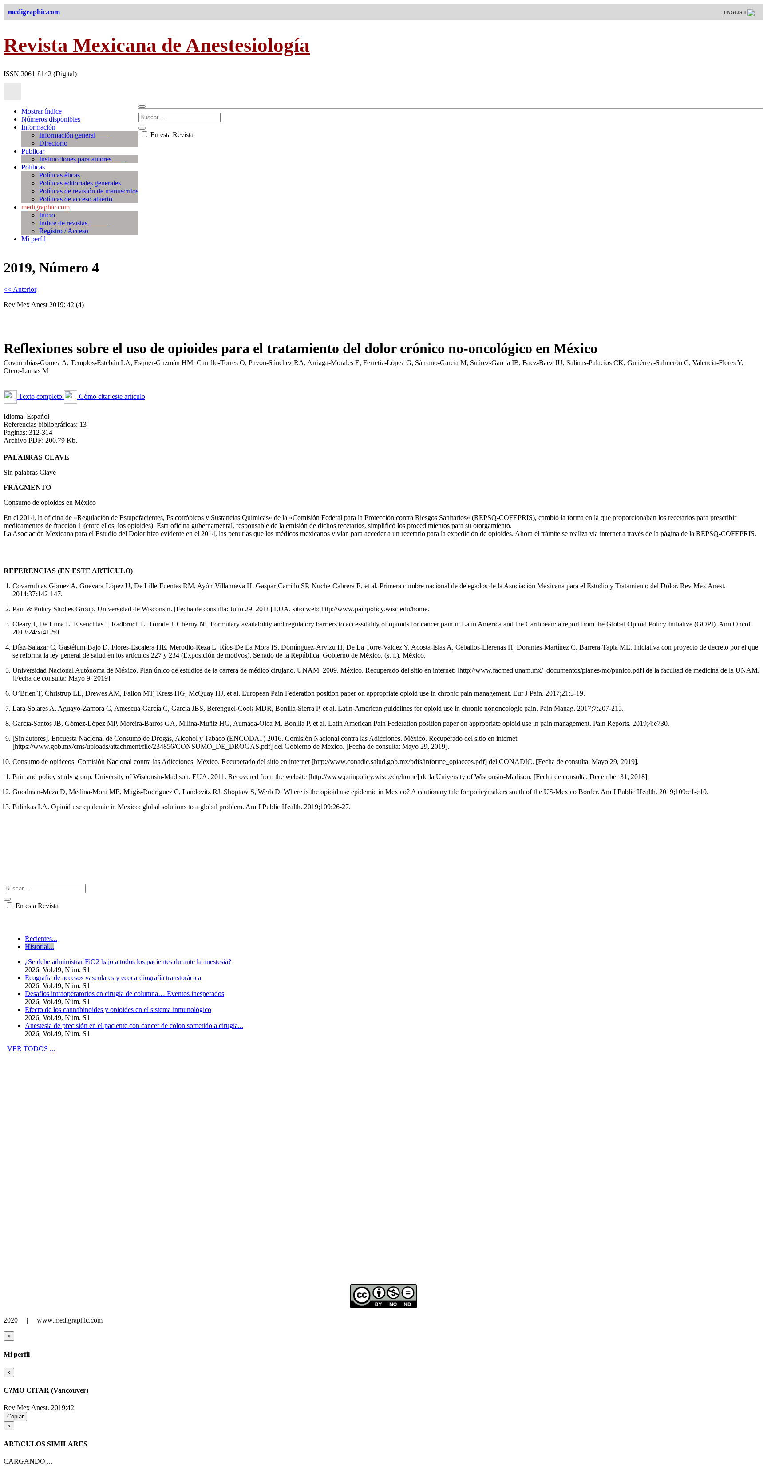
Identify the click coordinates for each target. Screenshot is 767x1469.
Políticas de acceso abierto (75, 199)
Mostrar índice (41, 111)
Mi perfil (33, 239)
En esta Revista (171, 134)
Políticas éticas (59, 175)
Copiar (15, 1416)
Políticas (33, 167)
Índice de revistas (74, 223)
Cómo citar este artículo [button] (111, 396)
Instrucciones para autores (82, 159)
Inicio (47, 215)
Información (38, 127)
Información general (74, 135)
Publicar (32, 151)
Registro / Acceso (63, 231)
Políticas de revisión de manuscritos (88, 191)
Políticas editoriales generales (80, 183)
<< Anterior (20, 289)
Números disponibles (50, 119)
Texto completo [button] (40, 396)
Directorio (53, 143)
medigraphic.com (45, 207)
